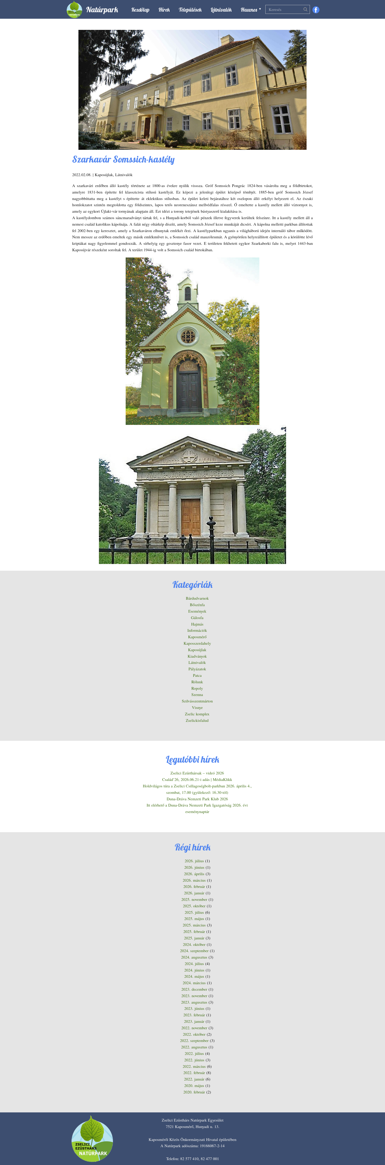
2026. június (194, 867)
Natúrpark (102, 9)
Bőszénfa (197, 604)
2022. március (194, 1066)
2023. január (194, 1021)
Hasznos (249, 9)
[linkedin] (338, 1149)
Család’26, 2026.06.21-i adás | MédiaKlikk (197, 779)
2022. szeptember (194, 1040)
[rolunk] (92, 1139)
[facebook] (315, 9)
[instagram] (324, 1149)
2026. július (194, 860)
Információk (197, 630)
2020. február (194, 1092)
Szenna (197, 694)
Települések (190, 9)
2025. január (194, 938)
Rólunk (197, 681)
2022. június (194, 1059)
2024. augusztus (194, 957)
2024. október (194, 944)
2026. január (194, 892)
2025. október (194, 905)
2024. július (194, 963)
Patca (197, 675)
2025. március (194, 925)
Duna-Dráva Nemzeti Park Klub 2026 (197, 798)
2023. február (194, 1014)
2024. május (194, 976)
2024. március (194, 982)
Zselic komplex (197, 713)
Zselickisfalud (197, 720)
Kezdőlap (140, 9)
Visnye (197, 707)
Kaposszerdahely (197, 643)
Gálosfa (197, 617)
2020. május (194, 1085)
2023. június (194, 1008)
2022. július (194, 1053)
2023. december (194, 989)
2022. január (194, 1079)
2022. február (194, 1072)
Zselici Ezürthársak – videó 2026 (197, 773)
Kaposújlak (104, 174)
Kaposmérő (197, 636)
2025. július (194, 912)
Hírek (164, 9)
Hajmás (197, 624)
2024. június (194, 970)
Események (197, 611)
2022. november (194, 1027)
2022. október (194, 1034)
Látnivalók (221, 9)
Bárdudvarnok (197, 598)
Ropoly (197, 688)
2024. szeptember (194, 950)
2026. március (194, 880)
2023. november (194, 995)
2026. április (194, 873)
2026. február (194, 886)
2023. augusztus (194, 1002)
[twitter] (311, 1149)
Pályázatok (197, 668)
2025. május (194, 918)
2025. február (194, 931)
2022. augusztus (194, 1047)
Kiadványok (197, 656)
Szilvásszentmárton (197, 701)
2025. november (194, 899)
